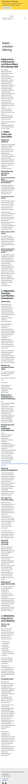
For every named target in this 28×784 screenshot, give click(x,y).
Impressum (4, 780)
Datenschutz (5, 779)
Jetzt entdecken (7, 8)
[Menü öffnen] (25, 18)
